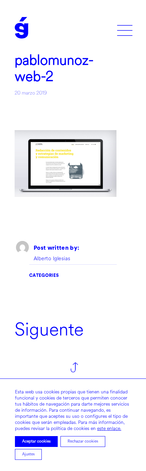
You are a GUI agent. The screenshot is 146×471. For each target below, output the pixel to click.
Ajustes (28, 454)
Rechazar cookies (83, 441)
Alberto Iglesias (52, 259)
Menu (124, 28)
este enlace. (109, 429)
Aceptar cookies (36, 441)
